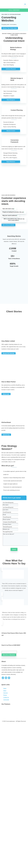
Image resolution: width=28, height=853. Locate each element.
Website (7, 526)
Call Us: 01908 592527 (14, 10)
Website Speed (6, 394)
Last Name (8, 507)
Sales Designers (11, 99)
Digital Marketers (10, 161)
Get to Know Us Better (8, 225)
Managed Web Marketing (8, 353)
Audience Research (11, 68)
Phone (7, 517)
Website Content (11, 130)
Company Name (9, 522)
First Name (8, 502)
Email (3, 649)
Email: (7, 512)
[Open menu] (25, 4)
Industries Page (6, 434)
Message (7, 531)
